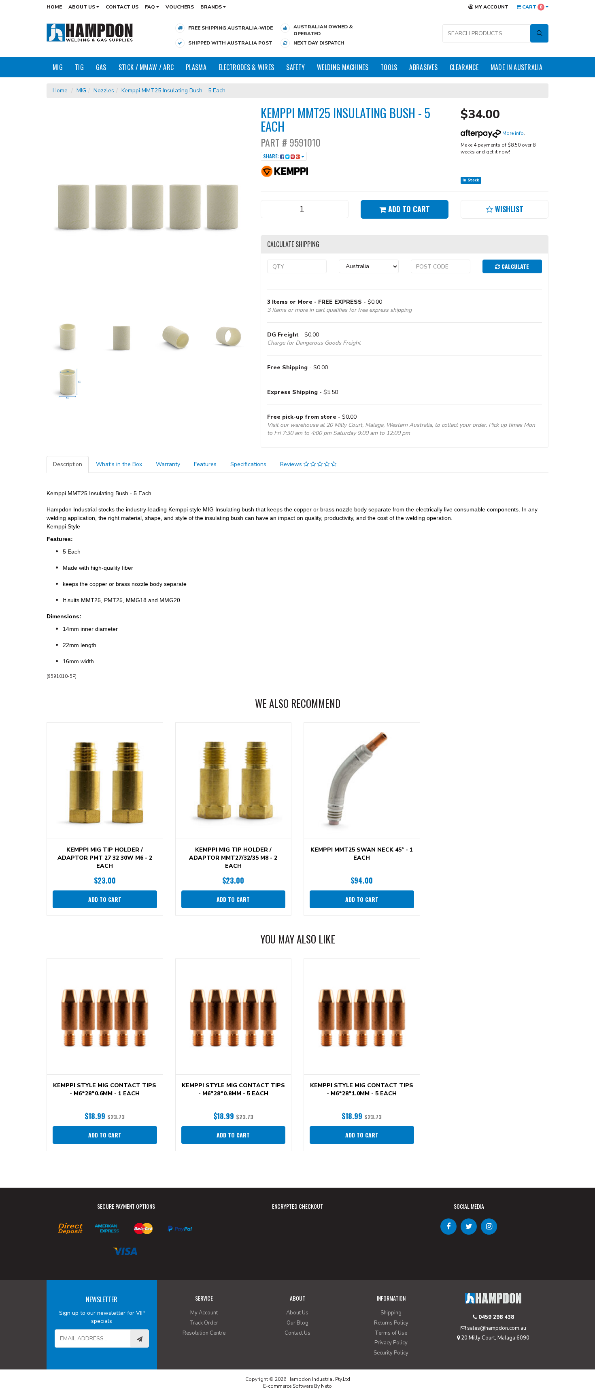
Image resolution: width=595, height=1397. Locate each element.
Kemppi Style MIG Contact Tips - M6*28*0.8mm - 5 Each (233, 1089)
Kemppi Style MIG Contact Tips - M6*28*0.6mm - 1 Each (104, 1089)
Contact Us (122, 7)
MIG (58, 67)
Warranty (168, 464)
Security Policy (391, 1353)
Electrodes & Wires (246, 67)
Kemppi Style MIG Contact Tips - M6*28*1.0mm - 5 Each (361, 1089)
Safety (295, 67)
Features (205, 464)
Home (54, 7)
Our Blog (297, 1323)
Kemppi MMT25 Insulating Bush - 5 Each (173, 90)
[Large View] (67, 337)
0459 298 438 (495, 1317)
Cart (531, 7)
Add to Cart (408, 209)
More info (512, 133)
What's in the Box (119, 464)
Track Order (203, 1323)
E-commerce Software (288, 1386)
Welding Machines (342, 67)
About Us (82, 7)
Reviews (292, 464)
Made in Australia (516, 67)
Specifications (248, 464)
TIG (79, 67)
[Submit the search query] (539, 33)
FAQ (150, 7)
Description (67, 464)
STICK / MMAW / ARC (146, 67)
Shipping (391, 1312)
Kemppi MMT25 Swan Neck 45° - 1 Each (361, 854)
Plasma (196, 67)
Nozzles (104, 90)
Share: (271, 156)
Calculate (514, 266)
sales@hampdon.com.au (496, 1328)
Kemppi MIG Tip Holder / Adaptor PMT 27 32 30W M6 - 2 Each (104, 858)
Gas (101, 67)
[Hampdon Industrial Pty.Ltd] (90, 32)
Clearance (464, 67)
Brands (211, 7)
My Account (490, 7)
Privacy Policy (391, 1342)
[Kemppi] (285, 171)
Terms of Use (391, 1333)
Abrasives (423, 67)
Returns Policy (391, 1323)
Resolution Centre (204, 1333)
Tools (388, 67)
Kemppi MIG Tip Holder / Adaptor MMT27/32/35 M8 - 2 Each (233, 858)
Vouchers (180, 7)
